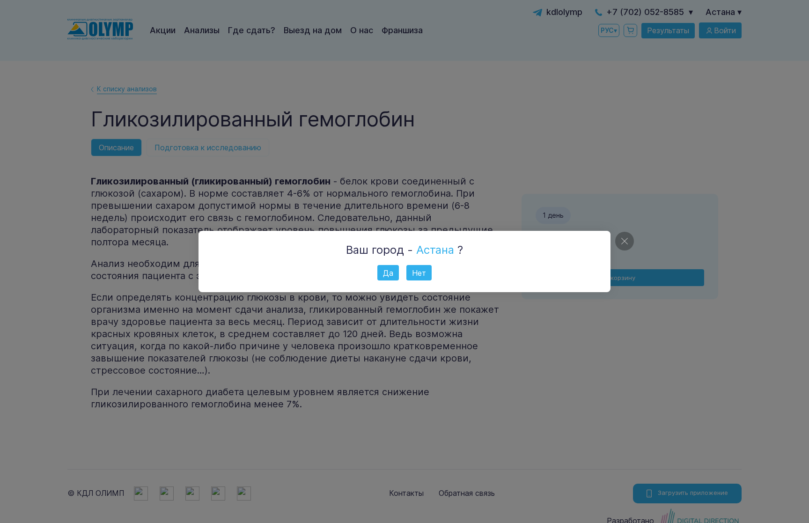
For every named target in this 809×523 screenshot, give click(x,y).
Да (388, 273)
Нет (419, 273)
